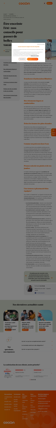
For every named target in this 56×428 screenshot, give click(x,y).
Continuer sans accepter (40, 44)
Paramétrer (22, 59)
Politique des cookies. (35, 55)
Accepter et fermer (32, 59)
